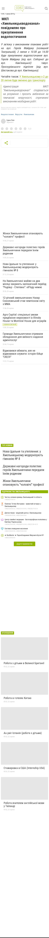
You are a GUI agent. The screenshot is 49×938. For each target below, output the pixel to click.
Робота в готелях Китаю (17, 698)
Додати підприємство (24, 544)
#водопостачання (7, 114)
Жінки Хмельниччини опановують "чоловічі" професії (23, 235)
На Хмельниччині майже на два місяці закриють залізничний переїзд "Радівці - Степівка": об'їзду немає (24, 284)
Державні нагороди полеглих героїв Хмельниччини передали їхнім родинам (24, 250)
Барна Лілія (10, 120)
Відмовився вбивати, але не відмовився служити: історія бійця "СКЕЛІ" (23, 354)
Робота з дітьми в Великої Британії (24, 663)
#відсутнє (18, 114)
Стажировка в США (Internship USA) (24, 768)
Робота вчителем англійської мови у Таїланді (24, 804)
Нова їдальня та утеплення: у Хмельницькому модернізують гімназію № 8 (20, 267)
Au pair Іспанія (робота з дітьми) (23, 733)
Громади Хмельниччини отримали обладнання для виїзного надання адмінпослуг (23, 337)
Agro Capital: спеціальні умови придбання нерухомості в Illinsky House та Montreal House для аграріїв (24, 318)
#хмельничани (29, 114)
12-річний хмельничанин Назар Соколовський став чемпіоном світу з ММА (24, 301)
